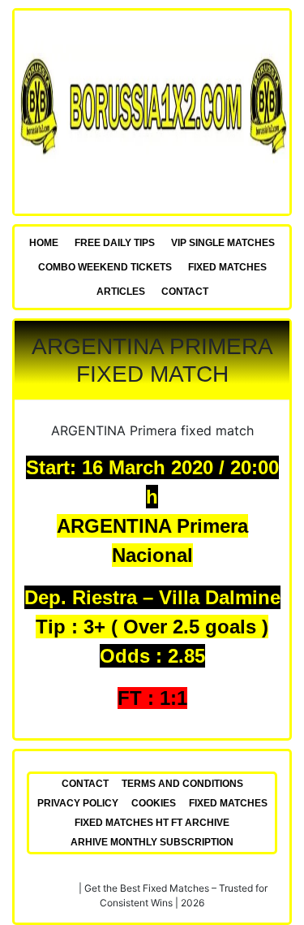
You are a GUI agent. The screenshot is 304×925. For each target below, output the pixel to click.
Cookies (153, 803)
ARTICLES (120, 291)
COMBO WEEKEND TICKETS (105, 267)
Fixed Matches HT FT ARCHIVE (152, 822)
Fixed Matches (227, 267)
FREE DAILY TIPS (115, 243)
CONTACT (184, 291)
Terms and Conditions (182, 783)
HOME (43, 243)
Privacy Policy (77, 803)
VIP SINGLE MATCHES (223, 243)
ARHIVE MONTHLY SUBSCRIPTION (152, 842)
